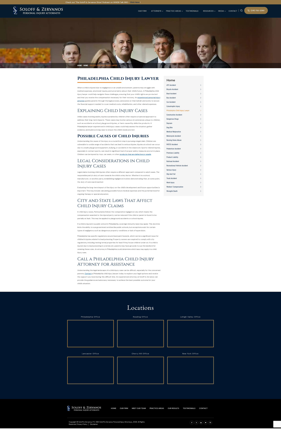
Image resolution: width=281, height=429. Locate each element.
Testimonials (189, 408)
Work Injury (170, 183)
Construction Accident (174, 115)
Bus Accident (171, 98)
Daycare (169, 123)
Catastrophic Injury (173, 106)
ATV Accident (171, 85)
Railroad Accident (173, 161)
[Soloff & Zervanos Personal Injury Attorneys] (38, 10)
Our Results (173, 408)
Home (113, 408)
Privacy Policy (82, 424)
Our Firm (124, 408)
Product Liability (172, 157)
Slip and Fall (171, 174)
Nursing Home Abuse (174, 140)
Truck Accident (172, 178)
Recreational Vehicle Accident (177, 166)
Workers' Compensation (175, 187)
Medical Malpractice (174, 132)
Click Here (108, 2)
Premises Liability (173, 153)
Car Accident (171, 102)
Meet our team (139, 408)
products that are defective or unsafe (135, 154)
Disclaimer (94, 424)
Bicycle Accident (172, 89)
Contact (88, 273)
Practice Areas (157, 408)
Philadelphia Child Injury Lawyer (178, 110)
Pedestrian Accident (174, 149)
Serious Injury (171, 170)
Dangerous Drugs (173, 119)
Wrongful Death (172, 191)
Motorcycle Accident (174, 136)
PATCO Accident (172, 144)
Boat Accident (171, 94)
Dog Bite (170, 127)
